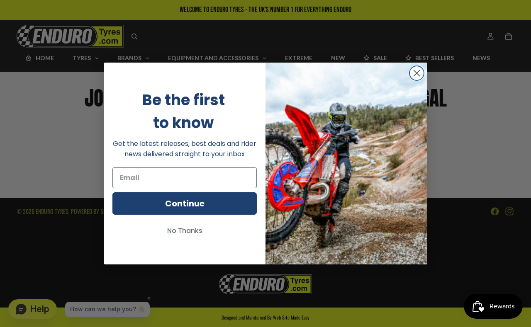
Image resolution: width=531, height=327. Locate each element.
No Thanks (184, 230)
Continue (185, 203)
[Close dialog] (416, 73)
